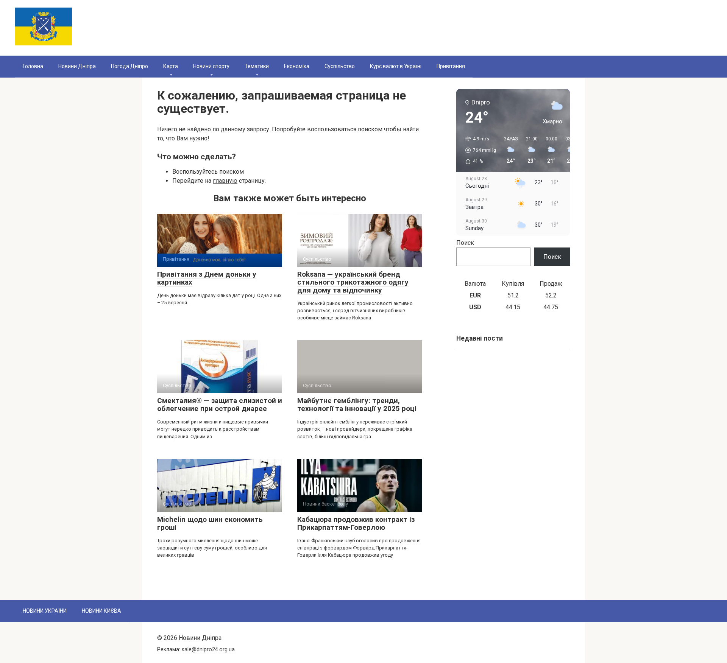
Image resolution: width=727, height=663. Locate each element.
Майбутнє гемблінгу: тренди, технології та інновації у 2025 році (357, 404)
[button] (478, 150)
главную (225, 180)
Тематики (257, 66)
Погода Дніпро (129, 66)
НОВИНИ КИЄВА (101, 611)
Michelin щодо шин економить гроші (210, 523)
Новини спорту (211, 66)
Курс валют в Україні (395, 66)
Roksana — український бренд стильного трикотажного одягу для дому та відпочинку (353, 282)
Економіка (296, 66)
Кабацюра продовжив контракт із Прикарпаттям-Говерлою (356, 523)
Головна (33, 66)
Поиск (465, 242)
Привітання (451, 66)
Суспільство (339, 66)
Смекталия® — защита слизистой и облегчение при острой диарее (219, 404)
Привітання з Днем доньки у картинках (206, 278)
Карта (170, 66)
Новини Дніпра (77, 66)
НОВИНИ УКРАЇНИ (45, 611)
